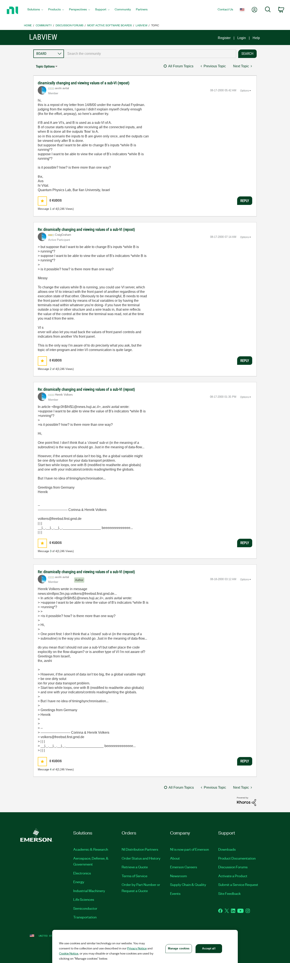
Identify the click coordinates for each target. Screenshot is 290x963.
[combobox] (150, 53)
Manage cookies (179, 948)
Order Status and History (141, 858)
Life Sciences (83, 899)
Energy (78, 881)
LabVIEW (141, 25)
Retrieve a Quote (135, 866)
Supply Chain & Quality (188, 884)
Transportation (85, 917)
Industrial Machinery (89, 890)
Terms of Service (134, 875)
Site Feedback (229, 893)
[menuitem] (35, 10)
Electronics (82, 873)
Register (224, 38)
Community (44, 25)
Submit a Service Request (238, 884)
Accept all (208, 948)
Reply (244, 201)
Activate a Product (232, 875)
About (175, 858)
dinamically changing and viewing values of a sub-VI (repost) (84, 83)
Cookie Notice (68, 953)
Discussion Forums (69, 25)
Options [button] (244, 90)
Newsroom (178, 875)
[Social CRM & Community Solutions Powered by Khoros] (246, 801)
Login (241, 38)
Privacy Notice (137, 948)
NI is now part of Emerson (189, 849)
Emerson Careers (183, 866)
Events (175, 893)
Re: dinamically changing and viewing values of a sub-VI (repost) (86, 229)
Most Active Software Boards (109, 25)
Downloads (227, 849)
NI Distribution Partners (140, 849)
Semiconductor (85, 908)
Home (28, 25)
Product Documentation (237, 858)
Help (256, 38)
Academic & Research (90, 849)
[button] (42, 201)
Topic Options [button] (45, 66)
